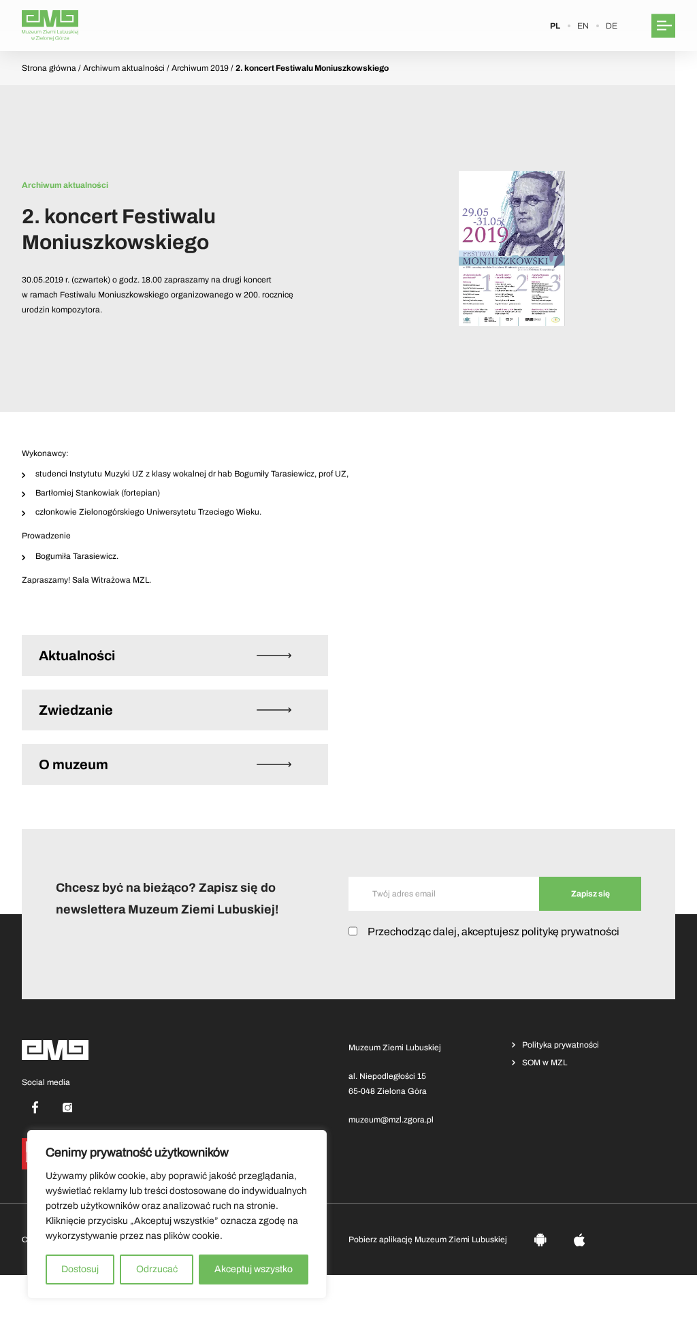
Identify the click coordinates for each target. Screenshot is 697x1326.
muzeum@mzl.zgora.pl (391, 1120)
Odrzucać (157, 1269)
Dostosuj (80, 1269)
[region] (177, 1214)
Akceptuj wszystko (253, 1269)
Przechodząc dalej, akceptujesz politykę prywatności (493, 931)
